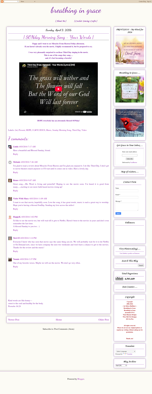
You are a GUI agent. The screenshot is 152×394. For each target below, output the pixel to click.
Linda (15, 146)
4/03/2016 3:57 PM (28, 259)
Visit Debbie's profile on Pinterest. (130, 253)
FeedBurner (133, 162)
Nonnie (16, 259)
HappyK (17, 216)
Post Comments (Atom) (64, 329)
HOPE (28, 130)
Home (59, 319)
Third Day (76, 130)
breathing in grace (76, 10)
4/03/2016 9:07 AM (27, 180)
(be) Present (20, 130)
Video (84, 130)
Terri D (16, 237)
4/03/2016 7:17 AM (27, 146)
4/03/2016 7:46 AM (29, 162)
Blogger (80, 378)
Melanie (16, 161)
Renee (16, 180)
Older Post (103, 319)
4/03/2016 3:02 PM (29, 216)
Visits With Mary (21, 198)
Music (48, 130)
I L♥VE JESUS (38, 130)
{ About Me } (60, 21)
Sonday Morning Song (61, 130)
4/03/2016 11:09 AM (38, 198)
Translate (129, 354)
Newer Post (13, 319)
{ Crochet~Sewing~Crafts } (85, 21)
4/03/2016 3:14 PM (28, 238)
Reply (15, 154)
